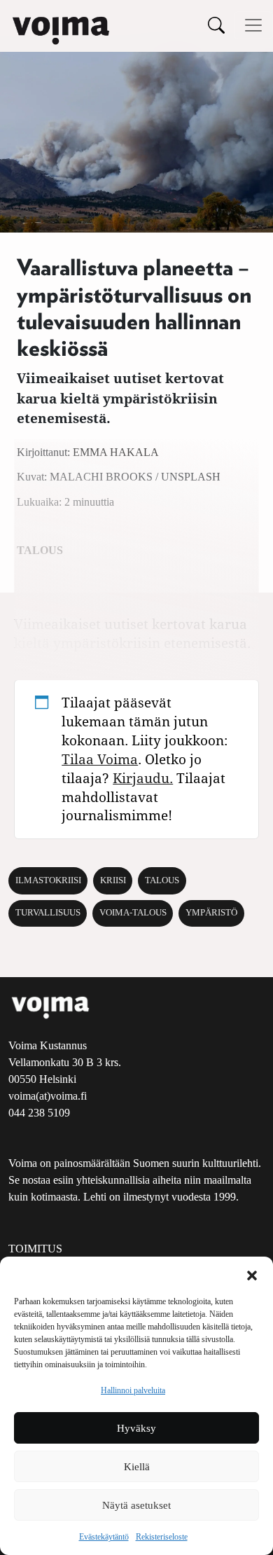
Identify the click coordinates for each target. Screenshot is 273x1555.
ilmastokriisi (48, 880)
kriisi (113, 880)
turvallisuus (47, 913)
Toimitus (35, 1249)
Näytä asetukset (136, 1505)
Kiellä (137, 1466)
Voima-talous (133, 913)
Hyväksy (136, 1428)
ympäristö (211, 913)
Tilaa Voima (100, 759)
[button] (252, 1274)
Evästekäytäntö (104, 1537)
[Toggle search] (216, 25)
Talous (162, 880)
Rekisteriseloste (162, 1537)
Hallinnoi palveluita (133, 1390)
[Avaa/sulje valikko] (253, 25)
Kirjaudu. (143, 778)
